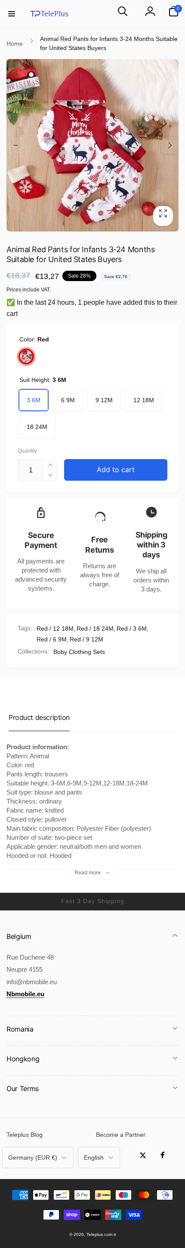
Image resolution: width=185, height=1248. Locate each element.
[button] (11, 13)
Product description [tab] (39, 717)
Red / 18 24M (95, 628)
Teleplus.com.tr (101, 1234)
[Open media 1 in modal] (92, 145)
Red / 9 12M (86, 639)
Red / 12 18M (55, 628)
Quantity (27, 451)
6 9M (68, 400)
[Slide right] (169, 145)
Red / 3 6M (132, 628)
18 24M (37, 426)
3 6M (33, 400)
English (94, 1157)
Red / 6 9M (52, 639)
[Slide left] (15, 145)
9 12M (104, 400)
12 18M (143, 400)
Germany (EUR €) (32, 1157)
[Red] (26, 356)
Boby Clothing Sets (79, 651)
